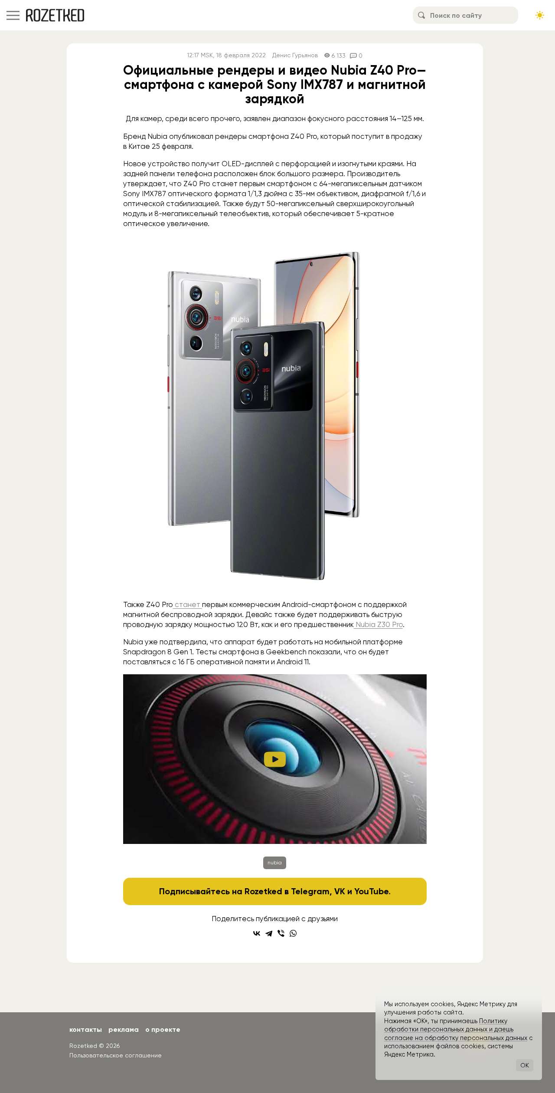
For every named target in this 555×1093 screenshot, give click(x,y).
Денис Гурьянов (295, 55)
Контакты (85, 1029)
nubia (275, 863)
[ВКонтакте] (256, 933)
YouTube (371, 891)
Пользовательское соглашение (115, 1055)
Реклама (123, 1029)
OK (524, 1065)
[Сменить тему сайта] (539, 15)
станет (187, 604)
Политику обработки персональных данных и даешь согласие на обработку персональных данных (455, 1029)
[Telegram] (269, 933)
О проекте (162, 1029)
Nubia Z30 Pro (378, 624)
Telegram (310, 891)
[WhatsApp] (293, 933)
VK (339, 891)
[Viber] (281, 933)
